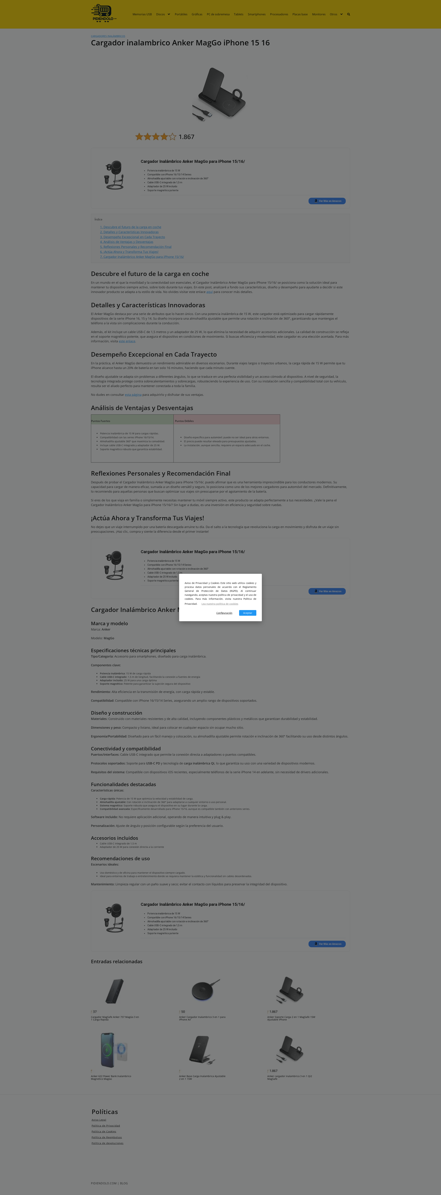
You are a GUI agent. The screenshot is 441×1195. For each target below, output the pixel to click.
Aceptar (247, 613)
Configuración (224, 613)
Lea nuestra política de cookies (220, 603)
